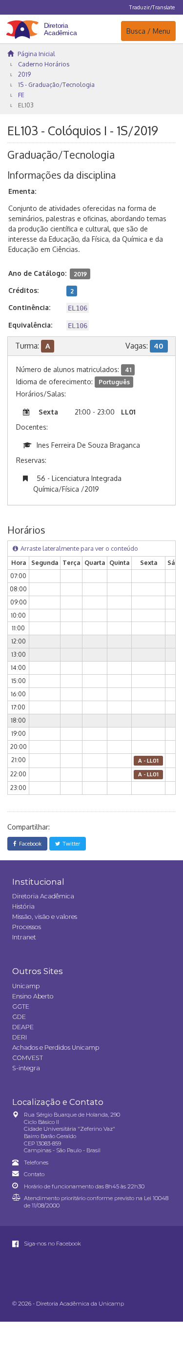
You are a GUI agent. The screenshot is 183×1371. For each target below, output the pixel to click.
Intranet (24, 937)
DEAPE (23, 1027)
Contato (34, 1174)
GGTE (20, 1006)
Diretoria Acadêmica (43, 896)
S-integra (26, 1068)
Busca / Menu (148, 30)
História (23, 906)
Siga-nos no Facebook (51, 1243)
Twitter (70, 843)
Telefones (36, 1162)
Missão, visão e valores (44, 916)
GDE (19, 1016)
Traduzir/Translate (152, 7)
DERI (19, 1037)
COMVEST (27, 1057)
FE (21, 95)
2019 (24, 74)
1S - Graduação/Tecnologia (56, 84)
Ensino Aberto (33, 996)
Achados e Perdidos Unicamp (55, 1047)
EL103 (26, 105)
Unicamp (26, 986)
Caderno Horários (43, 64)
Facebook (28, 843)
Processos (26, 927)
